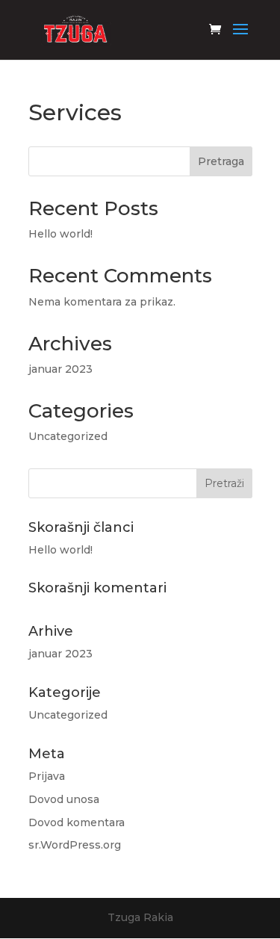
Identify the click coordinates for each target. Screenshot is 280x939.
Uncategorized (68, 436)
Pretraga (221, 161)
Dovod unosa (63, 799)
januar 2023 (60, 369)
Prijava (46, 776)
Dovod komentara (76, 822)
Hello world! (60, 234)
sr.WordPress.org (74, 845)
